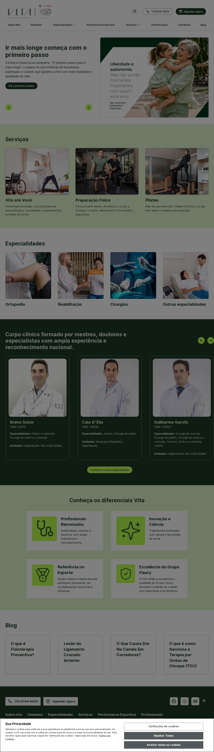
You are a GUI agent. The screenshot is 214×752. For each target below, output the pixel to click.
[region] (107, 735)
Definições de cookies (164, 726)
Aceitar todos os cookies (164, 744)
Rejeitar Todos (164, 735)
